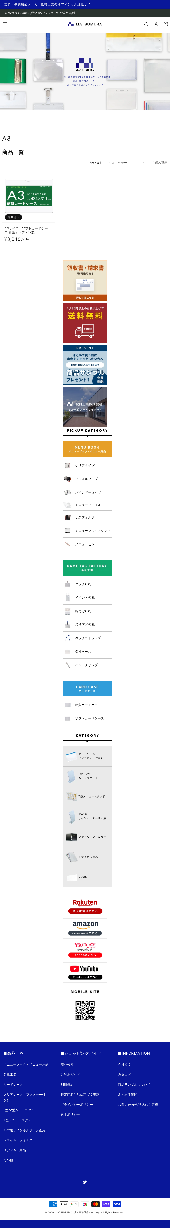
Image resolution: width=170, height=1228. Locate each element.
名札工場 (9, 1074)
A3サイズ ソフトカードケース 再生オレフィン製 (26, 230)
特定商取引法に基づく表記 (80, 1094)
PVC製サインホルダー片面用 (24, 1130)
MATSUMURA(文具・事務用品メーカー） (78, 1212)
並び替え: (97, 162)
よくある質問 (127, 1094)
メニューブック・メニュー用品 (25, 1064)
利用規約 (67, 1084)
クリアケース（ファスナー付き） (24, 1097)
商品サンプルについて (134, 1084)
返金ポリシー (70, 1114)
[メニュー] (5, 24)
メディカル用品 (14, 1150)
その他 (8, 1160)
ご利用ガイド (70, 1074)
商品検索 (67, 1064)
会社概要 (124, 1064)
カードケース (13, 1084)
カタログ (124, 1074)
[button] (146, 24)
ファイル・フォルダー (19, 1140)
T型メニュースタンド (19, 1120)
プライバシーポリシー (77, 1104)
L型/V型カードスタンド (20, 1110)
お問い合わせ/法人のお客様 (138, 1104)
